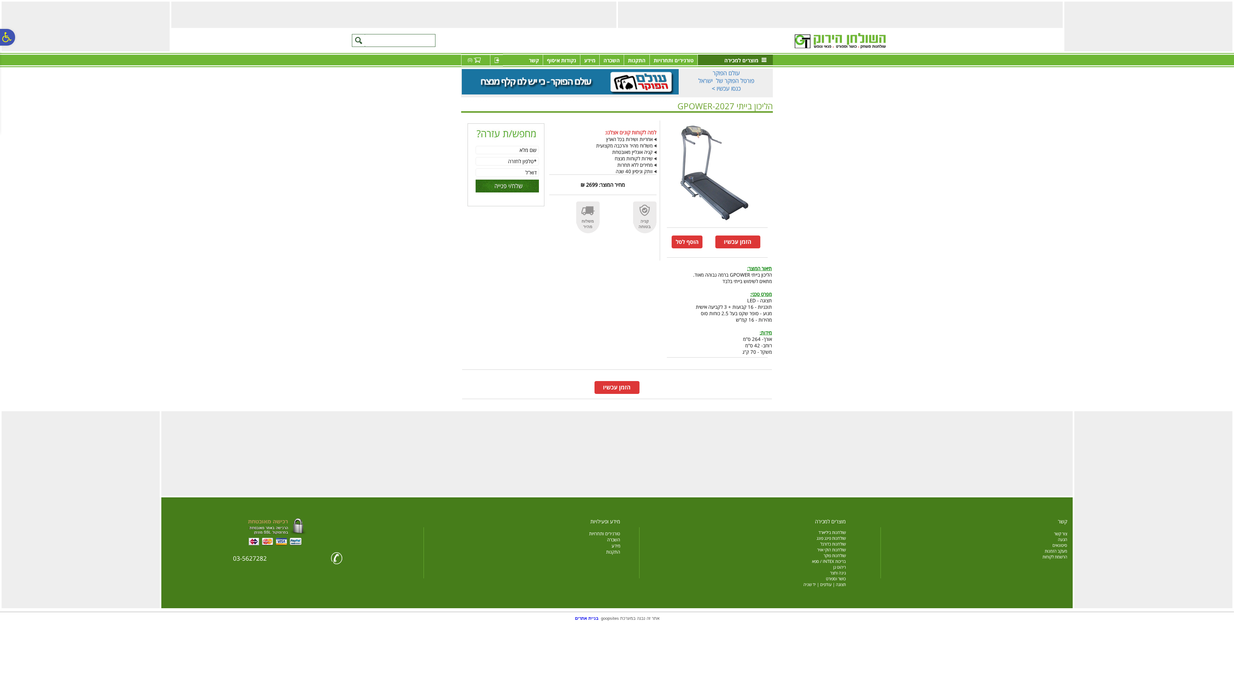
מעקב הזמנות (1056, 551)
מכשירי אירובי (750, 116)
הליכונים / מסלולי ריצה (719, 116)
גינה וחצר (838, 573)
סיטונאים (1059, 545)
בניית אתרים (586, 618)
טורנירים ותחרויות (673, 60)
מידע (589, 60)
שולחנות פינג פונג (831, 538)
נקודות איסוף (561, 60)
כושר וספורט (836, 579)
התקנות (637, 60)
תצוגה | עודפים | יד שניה (824, 584)
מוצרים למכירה (741, 60)
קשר (534, 60)
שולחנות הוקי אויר (831, 550)
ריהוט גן (839, 567)
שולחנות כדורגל (833, 544)
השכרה (612, 60)
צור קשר (1060, 534)
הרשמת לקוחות (1054, 557)
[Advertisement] (1147, 26)
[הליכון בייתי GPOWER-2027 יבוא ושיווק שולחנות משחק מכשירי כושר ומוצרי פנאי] (715, 223)
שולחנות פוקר (835, 555)
